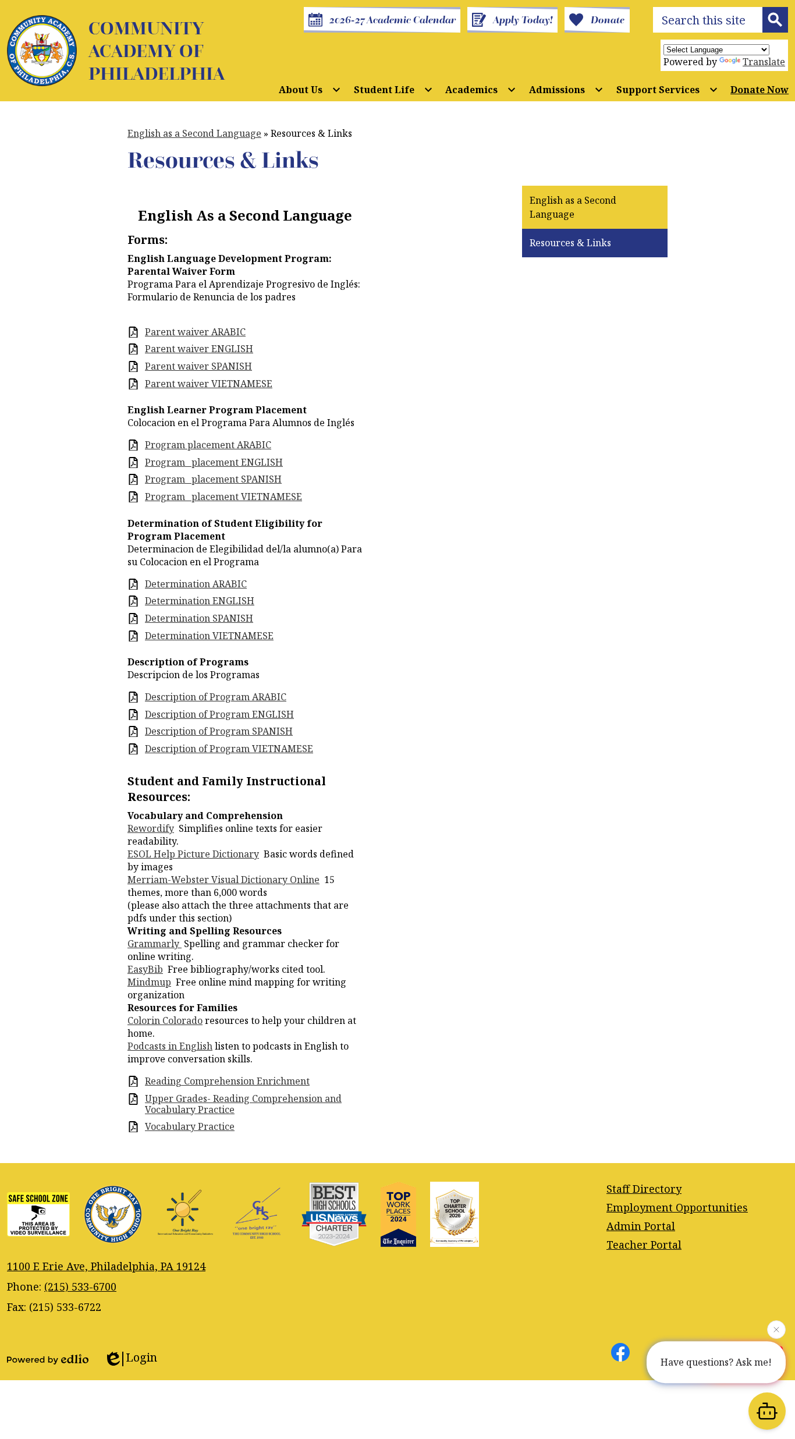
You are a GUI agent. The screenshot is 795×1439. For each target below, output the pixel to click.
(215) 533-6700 (80, 1286)
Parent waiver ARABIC (195, 332)
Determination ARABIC (196, 584)
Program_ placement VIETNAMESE (223, 496)
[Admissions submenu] (566, 89)
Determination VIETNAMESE (209, 635)
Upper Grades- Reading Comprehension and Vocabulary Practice (243, 1104)
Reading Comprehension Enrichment (227, 1081)
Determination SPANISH (199, 618)
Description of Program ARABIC (215, 697)
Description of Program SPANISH (219, 731)
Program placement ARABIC (208, 445)
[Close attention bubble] (776, 1330)
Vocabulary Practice (190, 1126)
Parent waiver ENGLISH (199, 349)
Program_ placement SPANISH (213, 479)
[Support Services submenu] (667, 89)
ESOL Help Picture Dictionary (193, 854)
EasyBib (145, 969)
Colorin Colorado (165, 1020)
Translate (764, 61)
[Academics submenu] (481, 89)
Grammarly (154, 943)
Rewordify (150, 828)
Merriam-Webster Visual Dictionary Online (223, 879)
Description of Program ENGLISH (219, 714)
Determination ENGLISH (199, 601)
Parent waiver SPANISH (198, 366)
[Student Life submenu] (393, 89)
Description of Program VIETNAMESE (229, 748)
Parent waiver (208, 383)
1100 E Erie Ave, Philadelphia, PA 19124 (106, 1266)
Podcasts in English (169, 1046)
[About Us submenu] (310, 89)
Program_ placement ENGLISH (214, 462)
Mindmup (149, 982)
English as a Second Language (194, 133)
